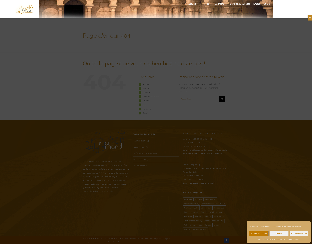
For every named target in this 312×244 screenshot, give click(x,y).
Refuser (279, 233)
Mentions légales (280, 239)
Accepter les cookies (258, 233)
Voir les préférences (299, 233)
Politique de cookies (265, 239)
